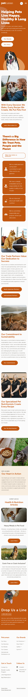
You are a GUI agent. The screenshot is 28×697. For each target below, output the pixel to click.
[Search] (21, 3)
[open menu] (26, 3)
